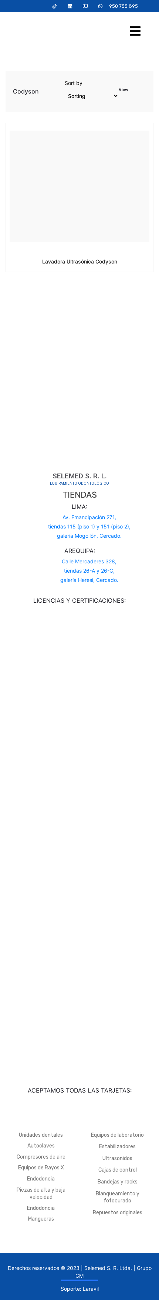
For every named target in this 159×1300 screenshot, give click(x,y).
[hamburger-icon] (135, 32)
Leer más (74, 260)
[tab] (134, 92)
